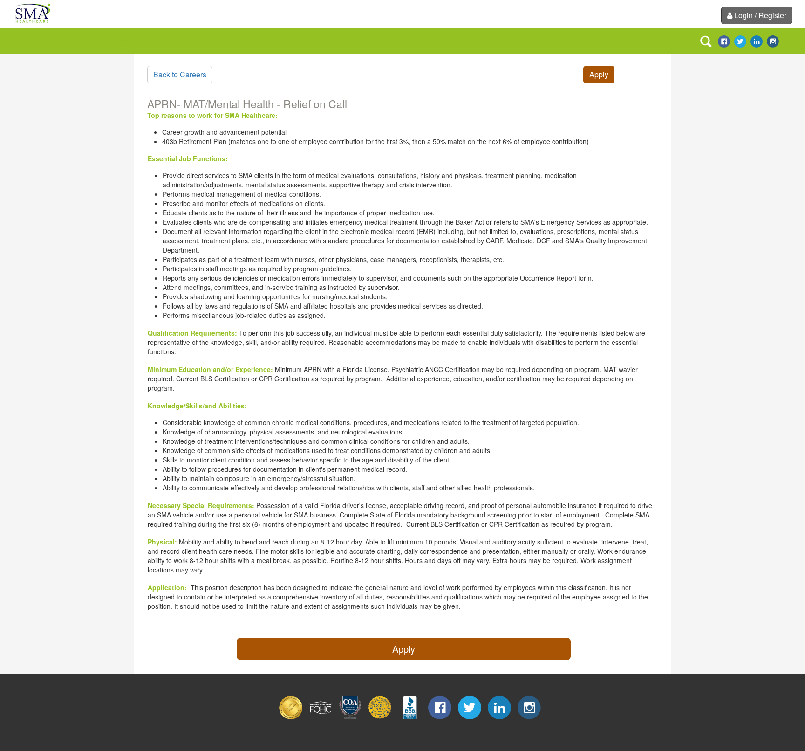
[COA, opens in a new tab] (350, 716)
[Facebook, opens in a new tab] (724, 40)
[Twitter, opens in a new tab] (740, 40)
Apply (598, 74)
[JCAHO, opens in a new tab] (291, 716)
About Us (80, 40)
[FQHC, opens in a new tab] (320, 716)
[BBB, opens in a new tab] (410, 716)
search (705, 41)
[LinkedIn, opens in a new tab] (756, 40)
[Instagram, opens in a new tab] (773, 40)
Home (38, 40)
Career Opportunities (151, 40)
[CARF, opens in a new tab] (380, 716)
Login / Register (760, 15)
